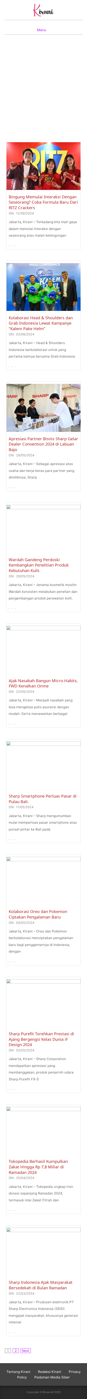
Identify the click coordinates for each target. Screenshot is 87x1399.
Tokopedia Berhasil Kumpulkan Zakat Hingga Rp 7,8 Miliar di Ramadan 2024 (38, 1167)
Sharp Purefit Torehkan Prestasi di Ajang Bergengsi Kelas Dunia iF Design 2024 (41, 1039)
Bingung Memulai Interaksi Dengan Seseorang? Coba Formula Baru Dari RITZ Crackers (43, 202)
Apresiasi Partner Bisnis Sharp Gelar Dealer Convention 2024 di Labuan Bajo (43, 444)
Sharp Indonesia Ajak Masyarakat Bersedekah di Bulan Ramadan (40, 1285)
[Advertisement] (43, 93)
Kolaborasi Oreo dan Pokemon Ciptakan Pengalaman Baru (38, 914)
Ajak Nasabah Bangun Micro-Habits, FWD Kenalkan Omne (43, 683)
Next (25, 1351)
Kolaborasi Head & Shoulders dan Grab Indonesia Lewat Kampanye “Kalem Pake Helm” (41, 323)
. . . (13, 245)
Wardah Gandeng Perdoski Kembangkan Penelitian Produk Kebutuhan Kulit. (39, 565)
